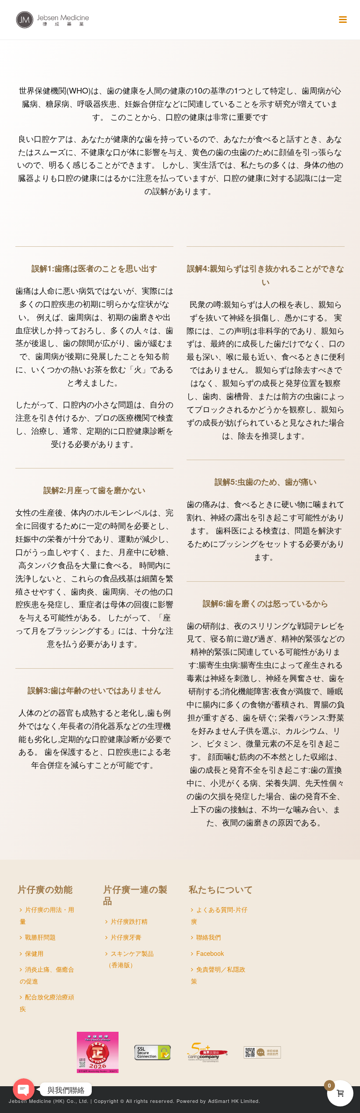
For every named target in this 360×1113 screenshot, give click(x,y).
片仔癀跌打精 (129, 921)
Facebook (210, 953)
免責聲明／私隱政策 (218, 975)
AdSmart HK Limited (233, 1100)
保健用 (34, 953)
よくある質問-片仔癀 (219, 915)
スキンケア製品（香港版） (129, 959)
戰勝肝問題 (40, 937)
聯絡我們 (208, 937)
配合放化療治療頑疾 (47, 1002)
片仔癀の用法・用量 (47, 915)
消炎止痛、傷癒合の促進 (47, 975)
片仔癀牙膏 (126, 937)
